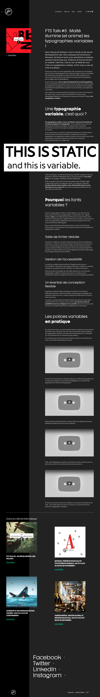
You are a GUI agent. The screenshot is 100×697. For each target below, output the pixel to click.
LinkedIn (44, 669)
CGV (87, 692)
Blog (73, 11)
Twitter (41, 663)
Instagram (47, 675)
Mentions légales (79, 692)
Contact (79, 11)
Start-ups (66, 11)
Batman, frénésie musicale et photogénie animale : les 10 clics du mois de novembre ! (70, 563)
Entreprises (58, 11)
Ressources (71, 692)
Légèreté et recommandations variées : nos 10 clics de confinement (20, 613)
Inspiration (12, 55)
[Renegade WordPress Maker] (8, 11)
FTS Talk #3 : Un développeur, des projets (20, 557)
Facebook (47, 657)
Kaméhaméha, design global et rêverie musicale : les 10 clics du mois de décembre (69, 617)
